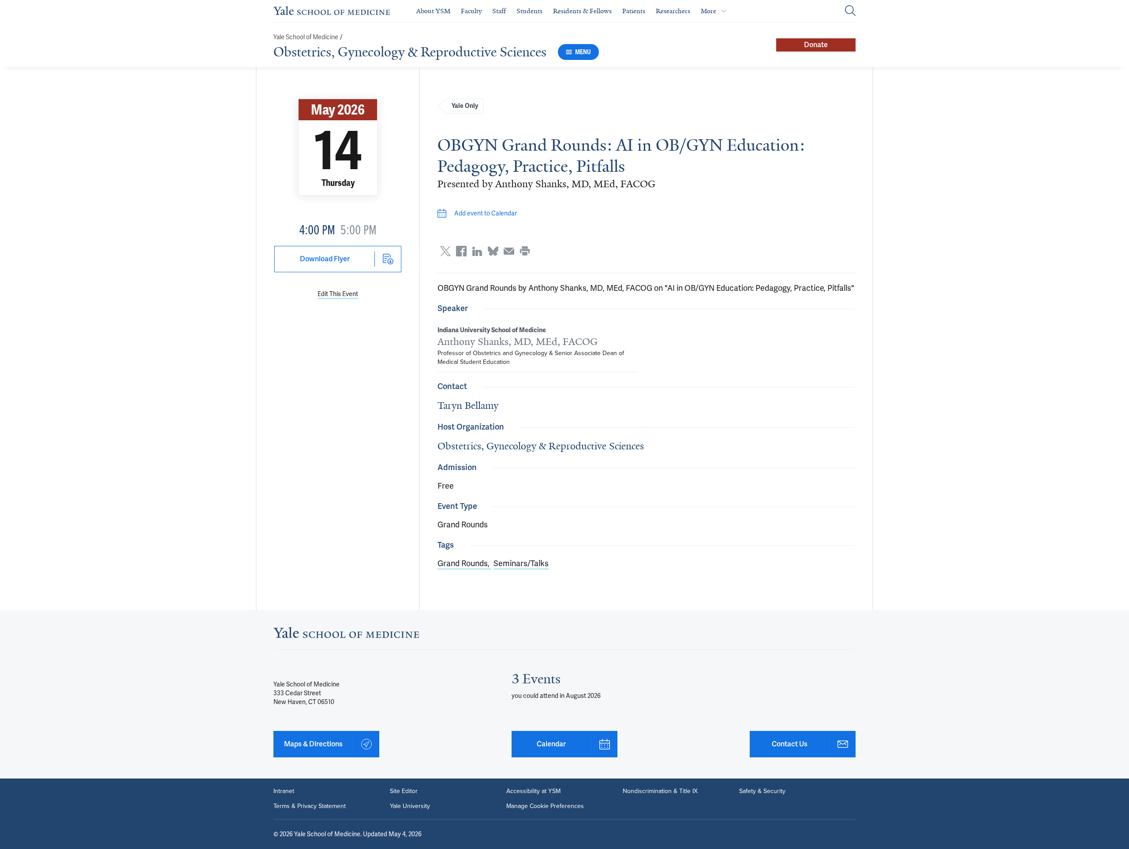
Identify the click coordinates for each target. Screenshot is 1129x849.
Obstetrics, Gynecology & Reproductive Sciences (409, 52)
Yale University (410, 806)
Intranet (283, 791)
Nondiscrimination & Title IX (660, 791)
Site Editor (404, 791)
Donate (816, 44)
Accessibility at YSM (533, 791)
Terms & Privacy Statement (309, 806)
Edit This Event (338, 294)
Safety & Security (762, 791)
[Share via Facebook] (461, 251)
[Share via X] (445, 251)
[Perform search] (850, 11)
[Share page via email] (509, 251)
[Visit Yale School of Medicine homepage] (346, 635)
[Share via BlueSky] (493, 251)
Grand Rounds (462, 563)
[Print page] (525, 251)
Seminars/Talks (521, 563)
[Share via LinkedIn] (477, 251)
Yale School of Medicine (305, 37)
